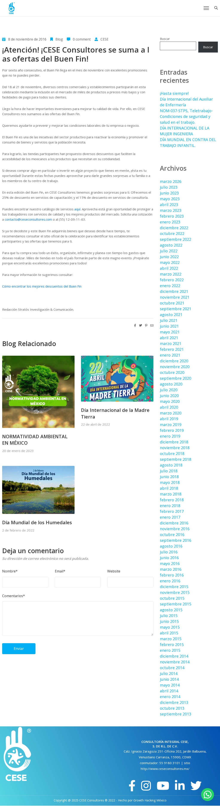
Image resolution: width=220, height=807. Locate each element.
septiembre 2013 (175, 714)
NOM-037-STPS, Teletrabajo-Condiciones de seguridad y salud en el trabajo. (186, 116)
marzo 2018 (170, 494)
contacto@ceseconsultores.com (28, 219)
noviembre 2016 (174, 528)
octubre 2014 (172, 667)
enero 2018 (170, 505)
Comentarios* (13, 595)
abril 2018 (169, 488)
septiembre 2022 (175, 239)
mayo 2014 (170, 685)
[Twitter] (195, 785)
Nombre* (10, 571)
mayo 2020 (170, 401)
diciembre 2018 (174, 441)
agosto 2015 (171, 609)
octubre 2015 (172, 598)
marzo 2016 (170, 569)
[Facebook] (132, 785)
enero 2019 (170, 436)
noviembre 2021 (174, 297)
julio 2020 (168, 389)
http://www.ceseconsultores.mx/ (165, 768)
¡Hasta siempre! (174, 93)
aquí (77, 209)
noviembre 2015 (174, 592)
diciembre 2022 (174, 227)
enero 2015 (170, 650)
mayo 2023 (170, 198)
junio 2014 (169, 679)
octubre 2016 (172, 534)
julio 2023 (168, 187)
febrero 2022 (172, 279)
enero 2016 (170, 580)
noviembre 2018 (174, 447)
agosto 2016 (171, 546)
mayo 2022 (170, 262)
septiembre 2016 (175, 540)
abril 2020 (169, 407)
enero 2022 (170, 285)
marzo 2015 (170, 638)
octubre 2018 (172, 453)
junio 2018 (169, 476)
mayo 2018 (170, 482)
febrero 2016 (172, 575)
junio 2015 (169, 621)
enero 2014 (170, 696)
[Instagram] (146, 785)
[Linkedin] (180, 785)
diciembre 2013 (174, 702)
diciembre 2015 (174, 586)
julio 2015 (168, 615)
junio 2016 (169, 557)
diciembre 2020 (174, 360)
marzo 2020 (170, 413)
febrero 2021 (172, 349)
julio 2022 (168, 250)
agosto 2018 (171, 465)
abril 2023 (169, 204)
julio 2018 (168, 470)
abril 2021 (169, 337)
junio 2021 (169, 326)
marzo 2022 (170, 274)
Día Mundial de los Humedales (37, 522)
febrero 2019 (172, 430)
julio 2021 (168, 320)
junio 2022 (169, 256)
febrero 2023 (172, 216)
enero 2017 (170, 517)
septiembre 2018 (175, 459)
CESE (104, 39)
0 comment (82, 39)
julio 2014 (168, 673)
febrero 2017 (172, 511)
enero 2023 (170, 221)
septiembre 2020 (175, 378)
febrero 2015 (172, 644)
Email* (60, 571)
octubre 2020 (172, 372)
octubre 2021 (172, 303)
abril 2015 (169, 632)
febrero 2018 (172, 499)
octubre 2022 (172, 233)
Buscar (165, 38)
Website (113, 571)
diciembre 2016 (174, 522)
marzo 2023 (170, 210)
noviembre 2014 (174, 661)
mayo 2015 (170, 627)
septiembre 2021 (175, 308)
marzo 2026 (170, 181)
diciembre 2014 (174, 656)
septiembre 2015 (175, 604)
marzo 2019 (170, 424)
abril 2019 (169, 418)
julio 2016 (168, 551)
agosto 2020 (171, 384)
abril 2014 (169, 690)
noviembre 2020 (174, 366)
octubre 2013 (172, 708)
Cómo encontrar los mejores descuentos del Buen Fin (41, 286)
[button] (207, 794)
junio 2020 (169, 395)
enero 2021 (170, 355)
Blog (59, 39)
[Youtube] (163, 785)
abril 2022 (169, 268)
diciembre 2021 (174, 291)
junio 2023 (169, 193)
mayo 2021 (170, 331)
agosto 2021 (171, 314)
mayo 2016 (170, 563)
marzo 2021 (170, 343)
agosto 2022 (171, 245)
